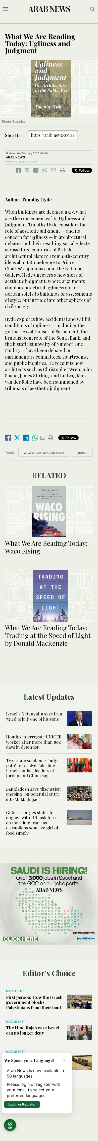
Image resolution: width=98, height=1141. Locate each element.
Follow (83, 170)
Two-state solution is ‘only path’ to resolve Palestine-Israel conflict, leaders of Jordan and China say (31, 767)
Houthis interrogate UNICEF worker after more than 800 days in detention (34, 742)
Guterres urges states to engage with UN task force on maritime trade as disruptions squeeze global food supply (32, 823)
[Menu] (5, 9)
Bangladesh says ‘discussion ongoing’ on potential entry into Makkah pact (33, 794)
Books (82, 452)
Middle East (15, 991)
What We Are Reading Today (44, 452)
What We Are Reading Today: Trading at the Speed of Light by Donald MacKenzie (48, 635)
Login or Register (22, 1104)
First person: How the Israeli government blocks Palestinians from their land (34, 1002)
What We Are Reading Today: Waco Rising (46, 547)
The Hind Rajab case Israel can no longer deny (32, 1030)
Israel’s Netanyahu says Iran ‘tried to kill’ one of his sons (34, 716)
